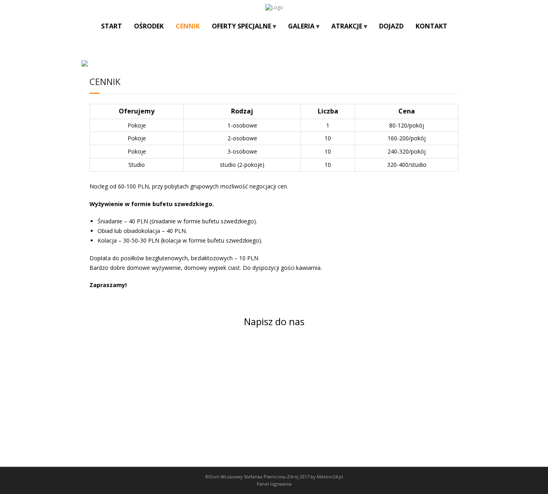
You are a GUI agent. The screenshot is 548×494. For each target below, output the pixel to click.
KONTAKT (431, 26)
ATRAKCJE (346, 26)
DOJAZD (391, 26)
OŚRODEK (149, 26)
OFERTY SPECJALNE (241, 26)
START (111, 26)
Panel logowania (274, 484)
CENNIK (188, 26)
